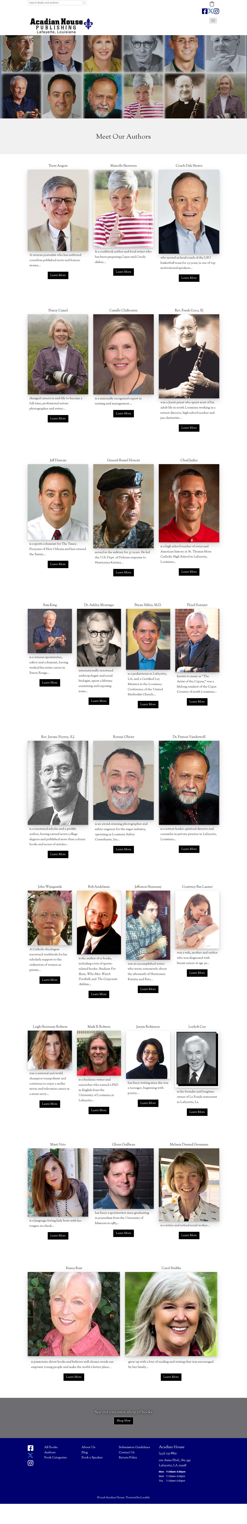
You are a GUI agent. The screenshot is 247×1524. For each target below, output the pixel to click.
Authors (49, 1452)
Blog (84, 1452)
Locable (145, 1498)
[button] (212, 4)
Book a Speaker (92, 1457)
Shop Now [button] (124, 1421)
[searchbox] (57, 2)
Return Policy (128, 1457)
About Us (88, 1447)
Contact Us (127, 1452)
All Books (50, 1447)
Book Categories (55, 1457)
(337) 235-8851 (168, 1453)
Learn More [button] (58, 275)
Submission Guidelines (134, 1447)
